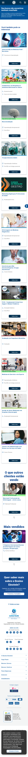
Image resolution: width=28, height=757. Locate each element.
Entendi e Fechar (14, 751)
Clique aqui (16, 713)
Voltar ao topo (14, 604)
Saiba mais (15, 63)
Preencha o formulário (14, 594)
